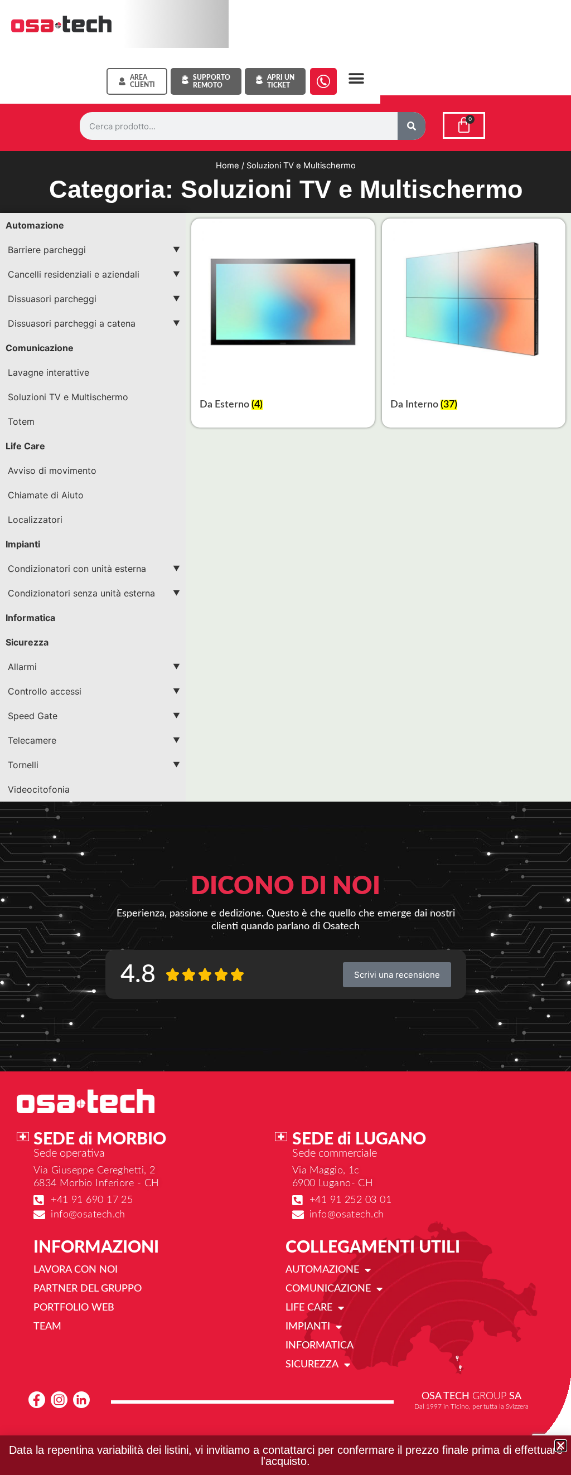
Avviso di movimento (52, 470)
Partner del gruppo (87, 1289)
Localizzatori (35, 519)
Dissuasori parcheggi (52, 298)
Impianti (23, 544)
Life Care (25, 446)
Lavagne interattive (48, 372)
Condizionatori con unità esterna (77, 568)
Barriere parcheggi (47, 249)
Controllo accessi (44, 691)
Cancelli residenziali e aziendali (73, 274)
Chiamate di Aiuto (46, 495)
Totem (21, 421)
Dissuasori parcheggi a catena (72, 323)
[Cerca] (411, 126)
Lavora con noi (75, 1270)
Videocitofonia (39, 789)
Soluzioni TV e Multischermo (68, 396)
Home (227, 166)
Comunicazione (40, 347)
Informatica (30, 617)
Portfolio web (73, 1308)
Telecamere (32, 740)
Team (47, 1327)
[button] (356, 78)
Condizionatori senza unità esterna (81, 593)
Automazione (35, 225)
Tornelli (23, 764)
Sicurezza (27, 642)
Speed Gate (32, 715)
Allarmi (22, 666)
